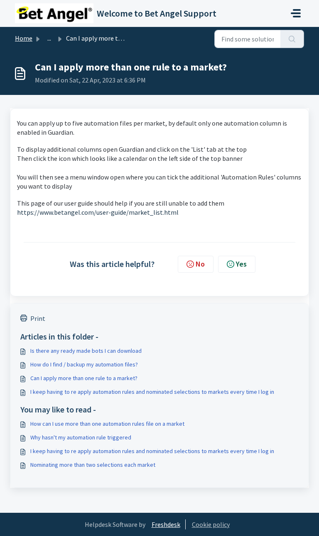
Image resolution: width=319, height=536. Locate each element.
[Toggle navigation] (295, 13)
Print (37, 318)
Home (23, 38)
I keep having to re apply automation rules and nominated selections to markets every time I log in (152, 391)
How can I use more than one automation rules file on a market (107, 423)
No (200, 264)
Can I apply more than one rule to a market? (83, 378)
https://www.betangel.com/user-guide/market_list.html (98, 212)
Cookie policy (211, 524)
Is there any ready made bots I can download (86, 350)
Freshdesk (166, 524)
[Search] (292, 39)
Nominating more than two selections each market (92, 464)
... (49, 38)
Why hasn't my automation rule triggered (80, 437)
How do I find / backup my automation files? (84, 364)
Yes (241, 264)
